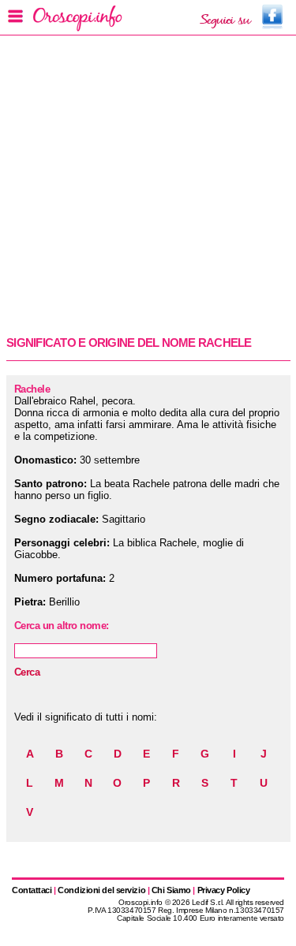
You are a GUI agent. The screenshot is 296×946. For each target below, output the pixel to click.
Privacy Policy (223, 890)
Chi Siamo (171, 890)
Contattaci (32, 890)
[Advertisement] (148, 184)
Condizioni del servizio (101, 890)
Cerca (26, 672)
